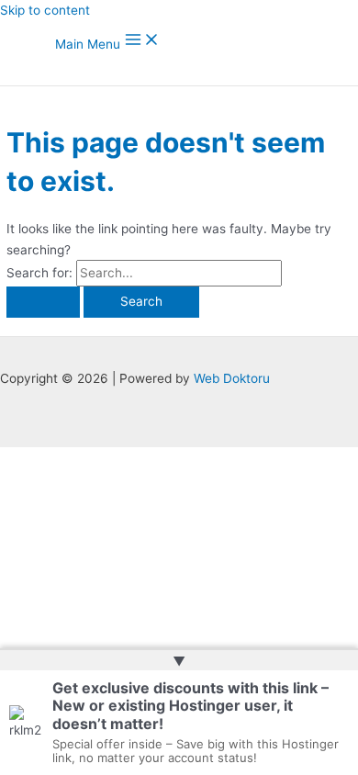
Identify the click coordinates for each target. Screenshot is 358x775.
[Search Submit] (43, 302)
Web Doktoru (232, 378)
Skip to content (45, 10)
